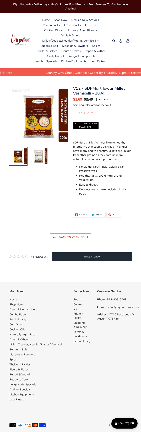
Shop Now (16, 304)
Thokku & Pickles (20, 364)
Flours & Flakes (19, 369)
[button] (86, 125)
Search (77, 299)
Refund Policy (82, 341)
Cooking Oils (17, 329)
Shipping (78, 105)
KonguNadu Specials (22, 384)
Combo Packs (18, 314)
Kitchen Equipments (22, 394)
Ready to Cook (18, 379)
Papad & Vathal (19, 374)
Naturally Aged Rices (23, 334)
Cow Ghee (16, 324)
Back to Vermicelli (73, 237)
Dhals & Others (19, 339)
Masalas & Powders (22, 354)
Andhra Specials (20, 389)
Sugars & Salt (18, 349)
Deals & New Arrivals (23, 309)
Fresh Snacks (17, 319)
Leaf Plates (16, 399)
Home (13, 299)
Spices (13, 359)
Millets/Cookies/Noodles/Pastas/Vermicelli (36, 344)
